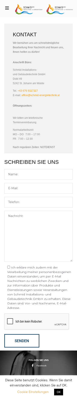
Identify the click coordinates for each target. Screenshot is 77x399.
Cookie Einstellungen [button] (33, 392)
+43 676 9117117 (28, 90)
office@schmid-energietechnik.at (41, 95)
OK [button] (59, 392)
